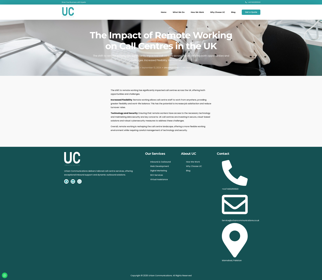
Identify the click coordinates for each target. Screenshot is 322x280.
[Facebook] (66, 181)
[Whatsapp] (79, 181)
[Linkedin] (73, 181)
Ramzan (135, 67)
